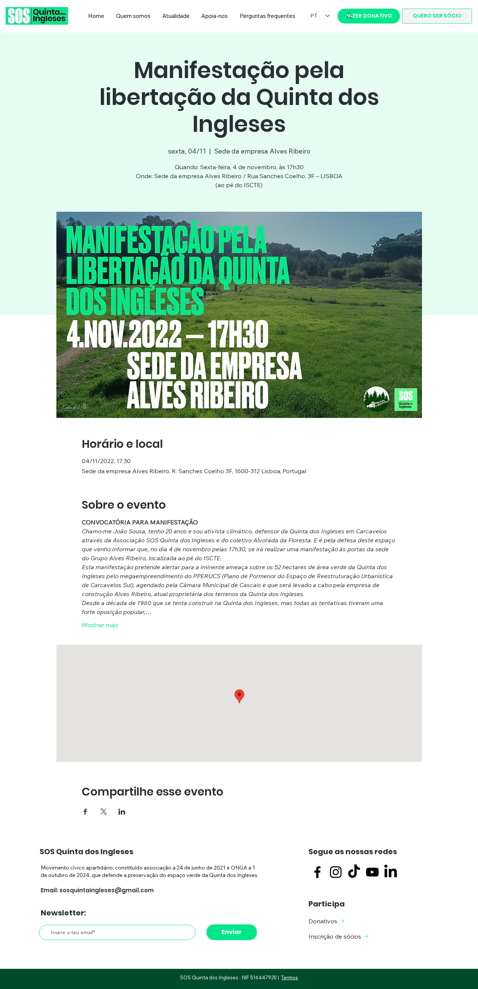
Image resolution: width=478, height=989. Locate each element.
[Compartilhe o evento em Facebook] (85, 812)
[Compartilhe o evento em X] (103, 812)
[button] (133, 16)
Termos (289, 977)
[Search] (349, 16)
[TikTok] (354, 872)
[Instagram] (336, 872)
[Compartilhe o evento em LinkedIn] (121, 812)
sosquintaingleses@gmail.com (106, 890)
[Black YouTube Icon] (372, 872)
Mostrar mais (100, 625)
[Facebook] (317, 872)
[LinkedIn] (390, 872)
